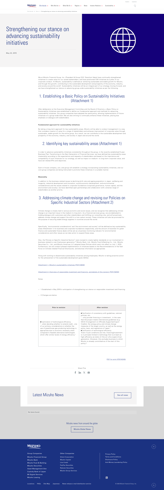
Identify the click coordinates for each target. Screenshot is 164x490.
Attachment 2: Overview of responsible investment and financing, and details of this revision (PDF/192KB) (78, 272)
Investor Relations (95, 6)
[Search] (135, 6)
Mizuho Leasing (33, 477)
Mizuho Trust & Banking (36, 463)
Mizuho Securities (34, 466)
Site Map (47, 484)
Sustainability (109, 6)
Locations (134, 1)
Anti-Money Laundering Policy (116, 462)
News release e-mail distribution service (76, 484)
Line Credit (64, 462)
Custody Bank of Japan (36, 472)
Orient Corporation (67, 457)
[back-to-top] (154, 485)
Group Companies (34, 453)
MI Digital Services (35, 474)
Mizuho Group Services (68, 471)
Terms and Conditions (113, 457)
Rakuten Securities (67, 468)
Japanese (56, 484)
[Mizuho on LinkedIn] (106, 477)
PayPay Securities (66, 465)
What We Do (67, 6)
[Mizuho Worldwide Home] (32, 6)
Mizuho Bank (32, 460)
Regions (77, 6)
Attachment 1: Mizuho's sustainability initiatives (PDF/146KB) (61, 265)
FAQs (39, 484)
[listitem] (37, 11)
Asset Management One (37, 469)
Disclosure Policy (111, 459)
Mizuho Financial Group (37, 457)
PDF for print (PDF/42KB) (116, 359)
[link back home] (34, 447)
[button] (43, 6)
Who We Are (55, 6)
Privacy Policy (110, 454)
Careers (127, 1)
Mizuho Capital (65, 460)
